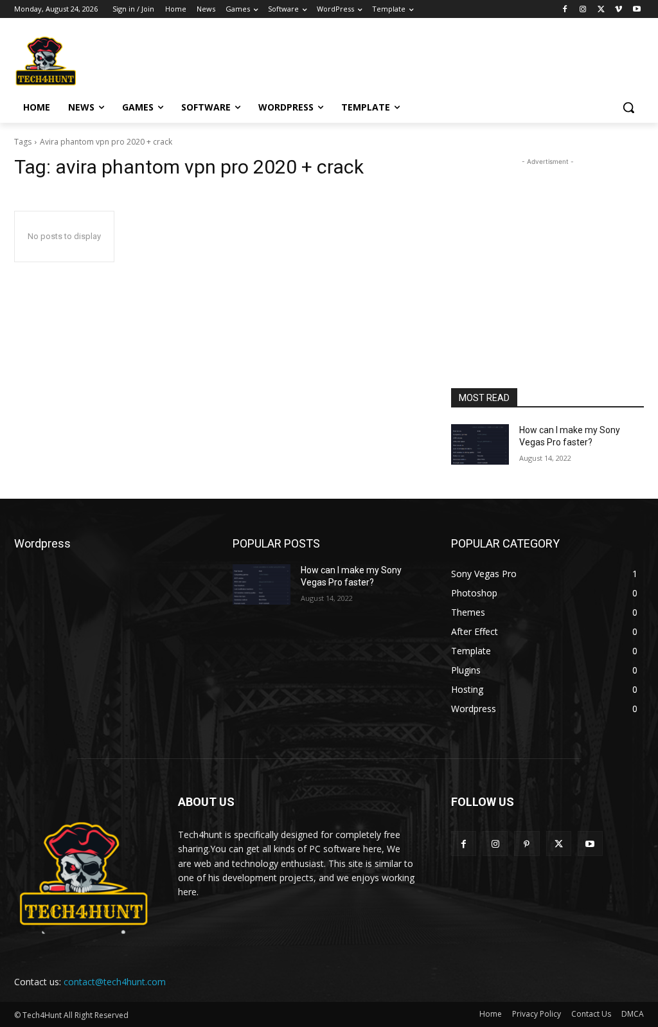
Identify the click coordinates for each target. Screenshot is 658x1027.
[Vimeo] (618, 9)
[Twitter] (601, 9)
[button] (628, 107)
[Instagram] (583, 9)
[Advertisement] (315, 59)
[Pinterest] (526, 843)
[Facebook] (565, 9)
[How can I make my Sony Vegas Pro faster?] (480, 444)
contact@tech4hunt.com (115, 982)
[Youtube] (636, 9)
